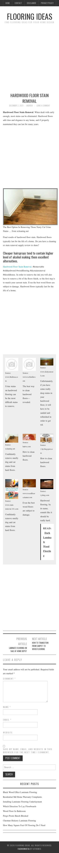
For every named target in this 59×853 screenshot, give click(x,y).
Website (8, 732)
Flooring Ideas (29, 16)
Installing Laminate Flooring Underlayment (22, 801)
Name (7, 706)
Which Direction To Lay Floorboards (19, 806)
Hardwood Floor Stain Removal (17, 266)
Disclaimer (31, 3)
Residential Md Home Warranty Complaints (22, 796)
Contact (18, 3)
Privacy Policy (47, 3)
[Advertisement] (29, 56)
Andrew (29, 105)
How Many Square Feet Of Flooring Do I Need (24, 825)
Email (7, 719)
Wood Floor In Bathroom (14, 811)
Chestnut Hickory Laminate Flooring (19, 820)
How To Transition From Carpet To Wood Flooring (40, 646)
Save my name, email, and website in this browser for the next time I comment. (27, 751)
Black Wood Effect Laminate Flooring (20, 792)
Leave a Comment (43, 105)
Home (8, 3)
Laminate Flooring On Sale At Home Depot (18, 649)
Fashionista (24, 848)
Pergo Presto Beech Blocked (15, 815)
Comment (9, 678)
